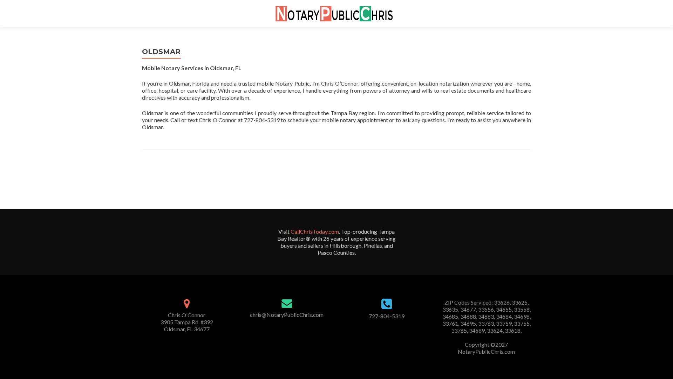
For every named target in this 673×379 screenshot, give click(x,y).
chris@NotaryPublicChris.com (287, 314)
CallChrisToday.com (315, 231)
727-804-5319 (387, 316)
